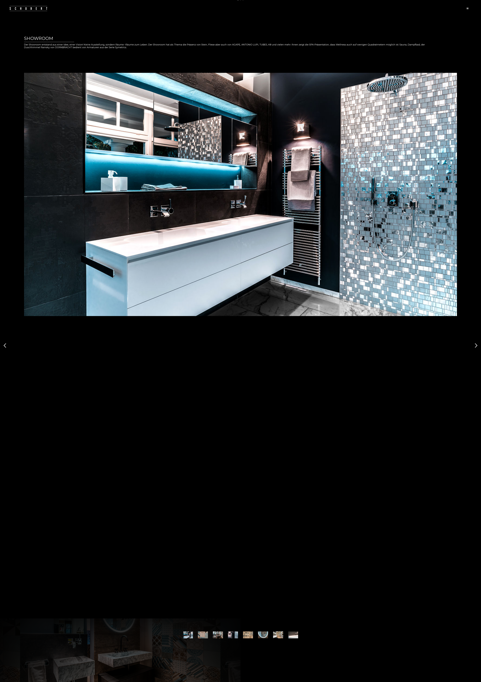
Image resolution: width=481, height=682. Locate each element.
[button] (467, 8)
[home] (28, 8)
